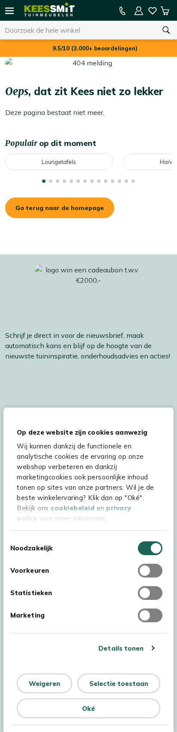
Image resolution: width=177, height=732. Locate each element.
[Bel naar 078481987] (122, 11)
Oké (88, 708)
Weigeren (44, 683)
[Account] (139, 11)
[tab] (44, 181)
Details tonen (120, 648)
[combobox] (78, 30)
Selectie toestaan (118, 683)
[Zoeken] (166, 30)
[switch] (150, 571)
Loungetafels (59, 161)
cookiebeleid (73, 508)
